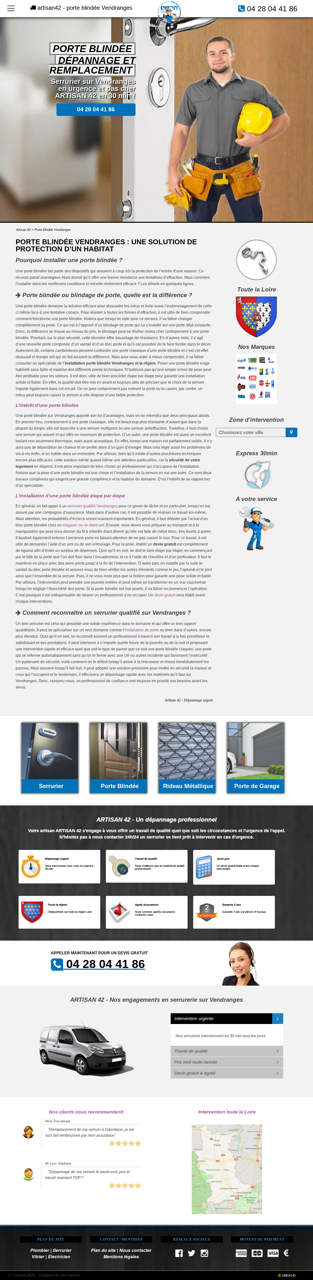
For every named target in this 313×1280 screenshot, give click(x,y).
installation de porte (142, 630)
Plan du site (103, 1250)
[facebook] (179, 1254)
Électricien (59, 1256)
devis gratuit (164, 595)
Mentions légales (121, 1256)
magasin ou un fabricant (83, 525)
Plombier (39, 1250)
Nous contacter (135, 1250)
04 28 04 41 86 (272, 8)
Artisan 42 (23, 230)
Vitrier (38, 1256)
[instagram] (204, 1254)
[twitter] (192, 1254)
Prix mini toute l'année (195, 1062)
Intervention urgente (193, 1018)
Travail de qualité (191, 1051)
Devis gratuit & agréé (194, 1073)
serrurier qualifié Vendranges (92, 506)
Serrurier (62, 1250)
